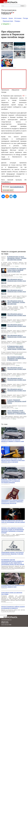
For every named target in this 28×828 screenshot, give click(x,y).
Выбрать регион (5, 622)
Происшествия (8, 21)
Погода (25, 18)
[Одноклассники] (7, 196)
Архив (11, 18)
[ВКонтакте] (3, 196)
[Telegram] (11, 196)
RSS (10, 624)
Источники (17, 18)
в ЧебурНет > (6, 24)
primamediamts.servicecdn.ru (10, 67)
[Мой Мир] (15, 196)
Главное (4, 18)
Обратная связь (4, 621)
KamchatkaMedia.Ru (17, 187)
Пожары (17, 21)
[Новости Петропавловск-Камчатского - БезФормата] (9, 2)
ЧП (23, 96)
